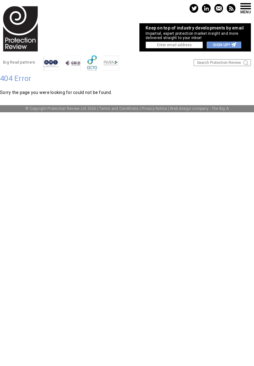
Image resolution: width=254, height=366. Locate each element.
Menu (245, 12)
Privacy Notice (154, 108)
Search (245, 62)
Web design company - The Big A (199, 108)
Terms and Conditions (118, 108)
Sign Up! (221, 44)
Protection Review (20, 28)
